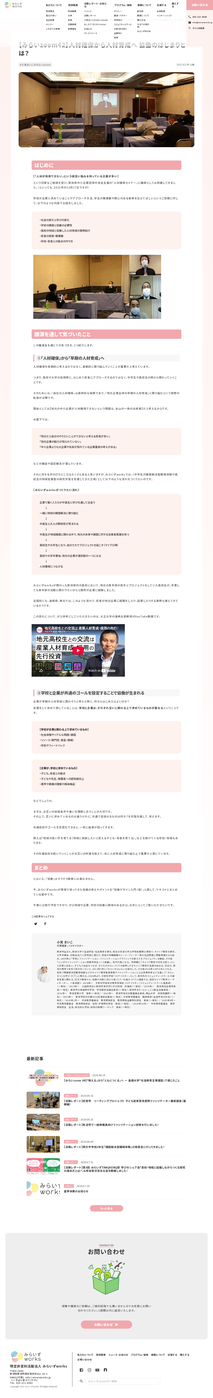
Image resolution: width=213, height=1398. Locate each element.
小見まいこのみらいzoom (96, 20)
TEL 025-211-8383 (21, 1383)
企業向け (118, 33)
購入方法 (141, 20)
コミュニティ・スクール (122, 24)
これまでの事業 (53, 29)
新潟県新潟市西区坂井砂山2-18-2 (28, 1373)
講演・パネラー (120, 15)
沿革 (70, 15)
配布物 (140, 11)
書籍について (143, 15)
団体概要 (72, 11)
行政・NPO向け (120, 29)
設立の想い (51, 15)
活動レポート (90, 15)
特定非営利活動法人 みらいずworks (38, 1366)
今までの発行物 (143, 25)
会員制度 (161, 11)
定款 (70, 20)
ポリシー (118, 11)
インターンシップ (164, 15)
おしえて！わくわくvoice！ (95, 24)
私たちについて (54, 5)
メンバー (50, 24)
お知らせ (88, 29)
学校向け (118, 20)
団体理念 (50, 11)
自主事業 (50, 20)
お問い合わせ (200, 5)
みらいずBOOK (144, 31)
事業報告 (72, 29)
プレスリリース (90, 33)
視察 (116, 37)
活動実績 (72, 24)
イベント (88, 11)
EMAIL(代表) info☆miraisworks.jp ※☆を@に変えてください (30, 1379)
